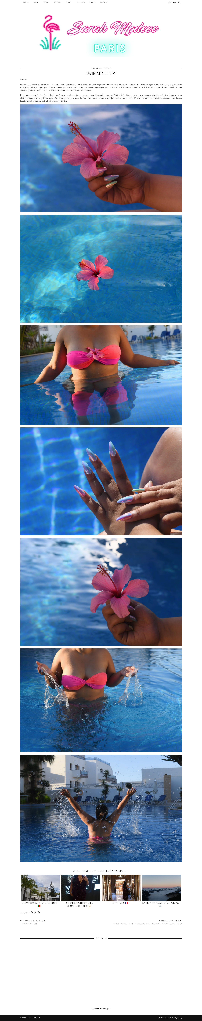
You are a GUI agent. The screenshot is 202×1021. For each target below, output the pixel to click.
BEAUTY (103, 3)
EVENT (46, 3)
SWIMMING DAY (101, 73)
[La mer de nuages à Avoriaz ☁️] (161, 888)
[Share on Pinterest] (39, 912)
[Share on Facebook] (32, 912)
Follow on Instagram (102, 1008)
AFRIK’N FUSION (33, 922)
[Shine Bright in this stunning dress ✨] (80, 888)
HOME (26, 3)
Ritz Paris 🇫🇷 (120, 903)
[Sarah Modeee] (101, 35)
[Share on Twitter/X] (35, 912)
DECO (92, 3)
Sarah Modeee (33, 1018)
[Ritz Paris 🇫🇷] (121, 888)
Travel (57, 3)
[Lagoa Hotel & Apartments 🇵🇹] (40, 888)
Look (36, 3)
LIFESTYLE (80, 3)
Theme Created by (170, 1018)
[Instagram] (170, 2)
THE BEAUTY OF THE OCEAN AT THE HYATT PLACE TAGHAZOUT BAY (148, 922)
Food (68, 3)
